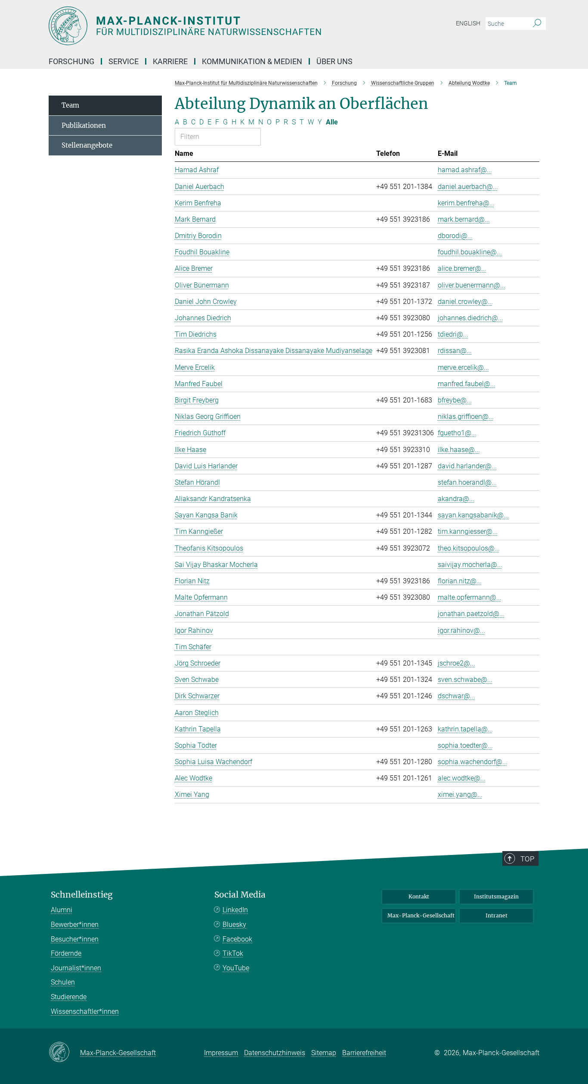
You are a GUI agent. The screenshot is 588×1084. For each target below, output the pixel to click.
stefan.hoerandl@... (467, 482)
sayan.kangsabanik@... (473, 515)
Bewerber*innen (75, 924)
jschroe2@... (456, 663)
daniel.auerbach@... (468, 187)
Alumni (61, 910)
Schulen (63, 982)
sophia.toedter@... (465, 745)
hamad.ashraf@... (465, 170)
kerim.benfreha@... (466, 203)
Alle (332, 122)
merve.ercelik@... (463, 367)
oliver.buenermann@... (471, 285)
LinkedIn (235, 910)
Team (70, 105)
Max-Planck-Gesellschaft (421, 915)
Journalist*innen (76, 968)
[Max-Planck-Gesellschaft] (64, 1052)
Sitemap (323, 1053)
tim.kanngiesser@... (468, 531)
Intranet (497, 915)
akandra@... (456, 499)
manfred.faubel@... (466, 384)
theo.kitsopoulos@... (469, 548)
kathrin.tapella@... (465, 729)
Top (527, 859)
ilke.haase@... (459, 450)
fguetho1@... (457, 433)
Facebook (237, 939)
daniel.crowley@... (465, 301)
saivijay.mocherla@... (470, 565)
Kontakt (419, 896)
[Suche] (537, 24)
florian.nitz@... (460, 581)
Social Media (240, 895)
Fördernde (66, 953)
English (468, 23)
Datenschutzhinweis (274, 1053)
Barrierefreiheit (364, 1053)
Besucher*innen (75, 939)
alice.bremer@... (462, 268)
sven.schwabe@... (465, 679)
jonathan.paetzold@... (471, 614)
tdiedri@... (453, 334)
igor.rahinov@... (461, 630)
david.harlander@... (467, 466)
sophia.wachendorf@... (473, 762)
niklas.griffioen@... (466, 416)
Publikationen (84, 125)
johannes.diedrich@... (470, 318)
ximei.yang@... (460, 794)
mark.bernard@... (464, 219)
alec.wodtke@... (462, 778)
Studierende (69, 997)
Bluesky (234, 924)
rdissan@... (455, 351)
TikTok (233, 953)
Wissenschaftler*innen (85, 1011)
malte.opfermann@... (469, 597)
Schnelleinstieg (82, 895)
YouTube (236, 968)
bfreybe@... (455, 400)
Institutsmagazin (496, 896)
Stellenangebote (87, 145)
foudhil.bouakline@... (470, 252)
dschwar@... (456, 696)
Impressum (221, 1053)
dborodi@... (455, 236)
